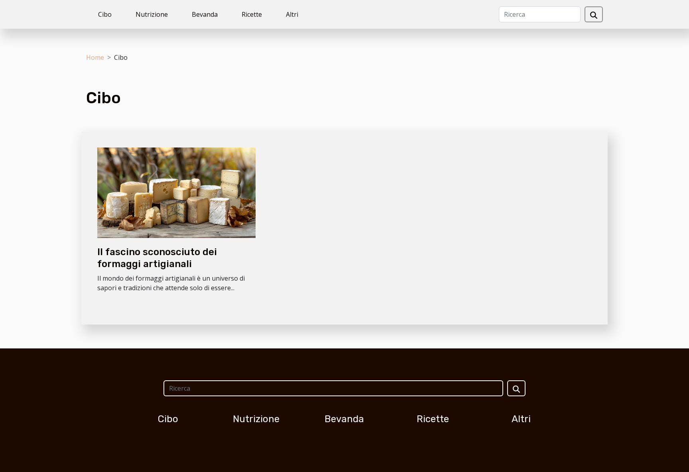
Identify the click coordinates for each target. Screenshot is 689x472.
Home (95, 57)
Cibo (105, 14)
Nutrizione (152, 14)
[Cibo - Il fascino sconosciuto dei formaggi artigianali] (176, 192)
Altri (292, 14)
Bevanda (205, 14)
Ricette (252, 14)
